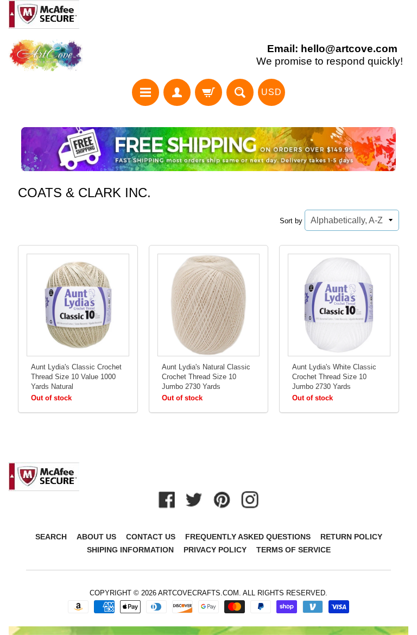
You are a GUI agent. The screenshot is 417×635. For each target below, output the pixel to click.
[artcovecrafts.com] (46, 56)
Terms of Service (293, 549)
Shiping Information (130, 549)
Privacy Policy (215, 549)
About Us (96, 536)
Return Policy (351, 536)
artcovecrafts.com (198, 593)
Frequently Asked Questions (248, 536)
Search (51, 536)
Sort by (291, 221)
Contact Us (150, 536)
